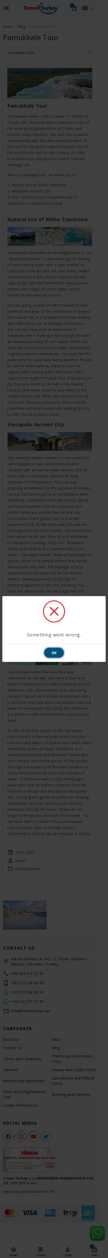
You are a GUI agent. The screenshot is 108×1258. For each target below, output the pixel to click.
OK (54, 652)
